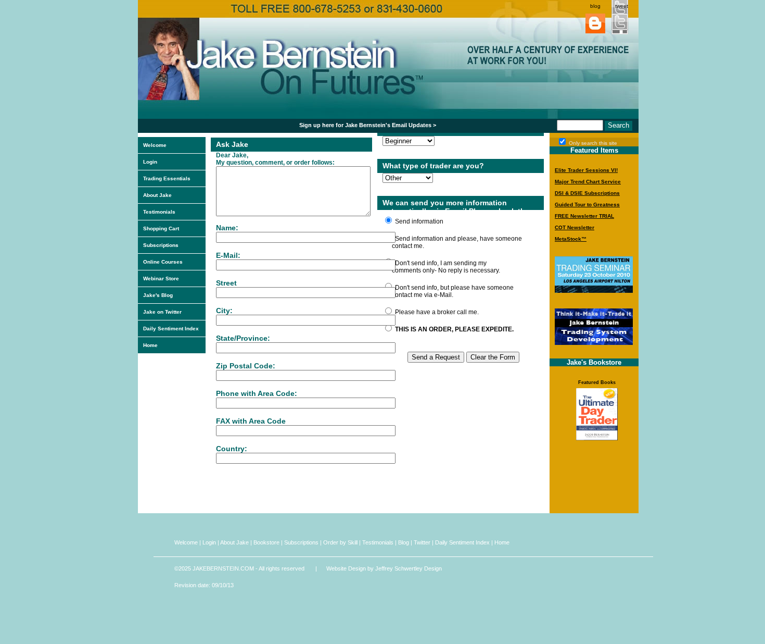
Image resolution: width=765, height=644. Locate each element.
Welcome (155, 145)
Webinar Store (161, 278)
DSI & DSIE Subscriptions (587, 193)
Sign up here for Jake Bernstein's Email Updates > (367, 125)
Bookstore (266, 542)
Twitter (422, 542)
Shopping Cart (161, 228)
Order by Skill (340, 542)
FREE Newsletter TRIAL (584, 216)
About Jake (157, 195)
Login (150, 162)
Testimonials (159, 212)
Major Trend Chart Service (588, 181)
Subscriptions (160, 245)
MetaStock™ (570, 239)
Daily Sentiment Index (171, 328)
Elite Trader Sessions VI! (586, 170)
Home (150, 345)
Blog (403, 542)
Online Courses (163, 262)
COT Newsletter (574, 227)
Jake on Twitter (162, 312)
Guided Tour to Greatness (587, 204)
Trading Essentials (166, 178)
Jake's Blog (158, 295)
